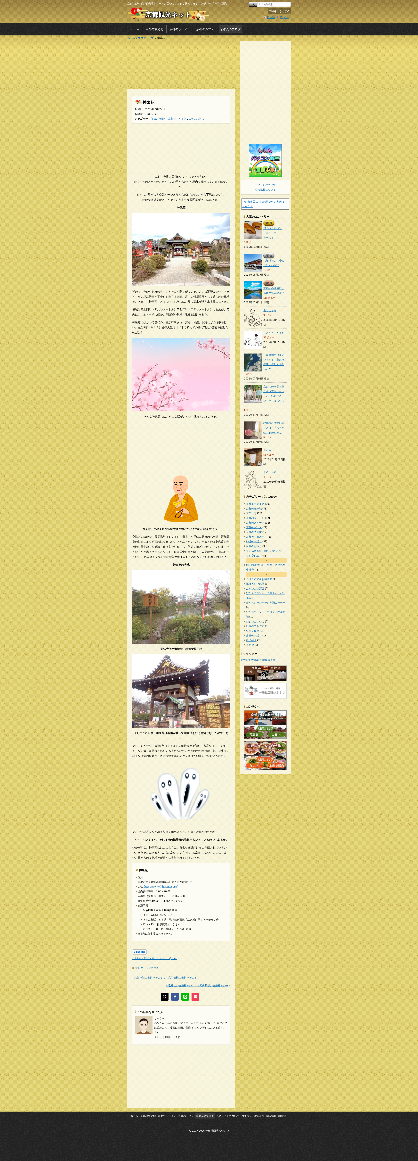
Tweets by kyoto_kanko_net (258, 660)
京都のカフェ (205, 29)
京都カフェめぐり (256, 536)
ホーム (135, 29)
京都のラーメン (179, 29)
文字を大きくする (279, 11)
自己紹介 (251, 640)
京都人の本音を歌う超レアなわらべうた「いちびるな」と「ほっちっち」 (264, 396)
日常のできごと (255, 626)
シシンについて (255, 621)
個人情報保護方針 (276, 1116)
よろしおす (269, 472)
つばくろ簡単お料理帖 (259, 579)
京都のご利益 (254, 532)
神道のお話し (254, 541)
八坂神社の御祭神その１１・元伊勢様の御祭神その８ (165, 977)
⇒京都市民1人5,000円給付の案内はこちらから (264, 204)
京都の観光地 (154, 29)
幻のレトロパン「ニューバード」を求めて (273, 232)
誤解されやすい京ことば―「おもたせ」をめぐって (273, 427)
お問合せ (246, 1116)
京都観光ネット (168, 14)
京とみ (267, 450)
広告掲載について (265, 189)
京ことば (251, 513)
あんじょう (269, 310)
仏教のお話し (196, 118)
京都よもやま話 (177, 118)
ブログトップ (146, 38)
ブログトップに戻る (147, 968)
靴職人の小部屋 (255, 583)
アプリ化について (265, 185)
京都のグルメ (254, 527)
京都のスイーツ (255, 522)
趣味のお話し (254, 635)
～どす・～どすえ (273, 332)
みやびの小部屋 (255, 588)
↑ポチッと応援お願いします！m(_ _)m (154, 958)
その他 (250, 645)
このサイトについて (227, 1116)
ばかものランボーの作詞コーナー (265, 602)
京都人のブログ (230, 29)
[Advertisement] (181, 64)
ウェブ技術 (252, 631)
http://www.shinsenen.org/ (161, 886)
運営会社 (259, 1116)
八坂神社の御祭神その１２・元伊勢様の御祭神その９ (197, 985)
